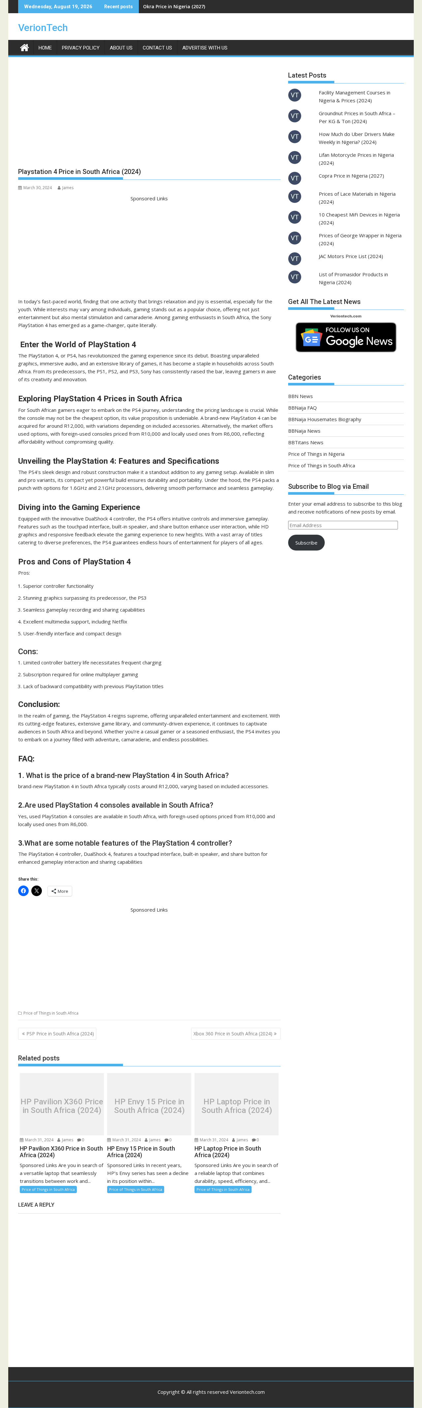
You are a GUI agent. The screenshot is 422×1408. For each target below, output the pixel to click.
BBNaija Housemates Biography (324, 419)
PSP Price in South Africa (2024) (60, 1033)
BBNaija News (304, 430)
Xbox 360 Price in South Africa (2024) (233, 1033)
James (68, 187)
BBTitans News (305, 442)
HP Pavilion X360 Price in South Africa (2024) (61, 1106)
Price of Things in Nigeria (316, 454)
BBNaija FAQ (302, 407)
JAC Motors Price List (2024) (351, 256)
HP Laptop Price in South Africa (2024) (236, 1106)
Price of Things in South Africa (50, 1013)
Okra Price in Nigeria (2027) (174, 6)
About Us (121, 48)
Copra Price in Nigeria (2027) (351, 175)
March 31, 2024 (38, 1140)
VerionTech (43, 27)
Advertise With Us (204, 48)
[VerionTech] (24, 46)
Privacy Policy (81, 48)
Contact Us (157, 48)
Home (45, 48)
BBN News (300, 396)
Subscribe (306, 542)
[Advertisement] (149, 115)
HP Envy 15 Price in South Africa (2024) (149, 1106)
